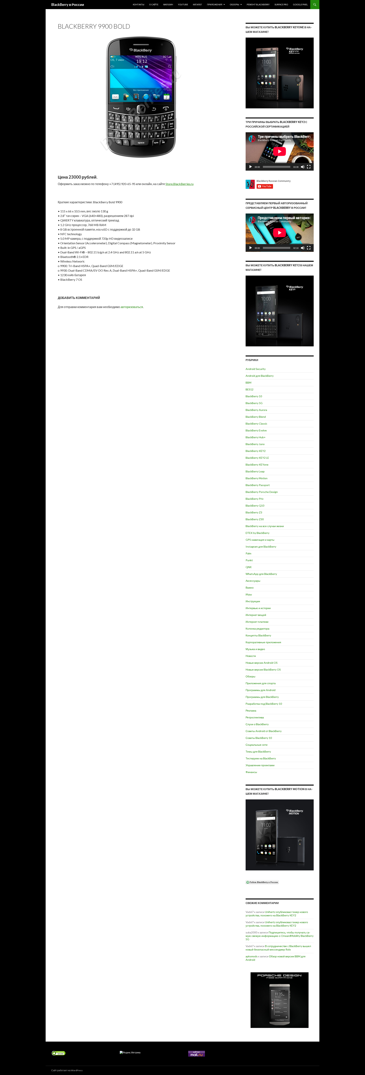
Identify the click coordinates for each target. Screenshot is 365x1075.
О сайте (153, 4)
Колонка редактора (257, 628)
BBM (248, 382)
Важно (250, 587)
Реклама (251, 710)
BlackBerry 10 (254, 396)
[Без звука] (303, 167)
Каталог (197, 4)
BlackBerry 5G (254, 403)
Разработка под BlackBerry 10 (264, 703)
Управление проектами (260, 765)
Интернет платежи (257, 621)
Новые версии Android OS (262, 662)
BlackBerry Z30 (255, 519)
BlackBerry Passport (258, 485)
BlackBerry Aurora (256, 409)
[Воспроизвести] (250, 167)
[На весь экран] (309, 167)
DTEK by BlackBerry (257, 532)
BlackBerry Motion (256, 478)
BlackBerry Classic (256, 423)
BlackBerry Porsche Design (262, 491)
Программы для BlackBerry (262, 696)
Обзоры (234, 4)
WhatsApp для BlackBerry (261, 573)
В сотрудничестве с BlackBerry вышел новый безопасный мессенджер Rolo (278, 947)
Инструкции (253, 601)
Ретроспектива (255, 717)
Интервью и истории (258, 608)
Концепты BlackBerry (258, 635)
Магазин (168, 4)
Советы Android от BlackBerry (264, 731)
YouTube (183, 4)
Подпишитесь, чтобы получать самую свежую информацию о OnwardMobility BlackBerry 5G (279, 936)
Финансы (251, 772)
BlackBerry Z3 (254, 512)
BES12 (249, 389)
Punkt (249, 560)
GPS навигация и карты (260, 539)
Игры (249, 594)
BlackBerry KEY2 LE (257, 457)
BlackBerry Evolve (256, 430)
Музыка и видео (255, 649)
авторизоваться (132, 307)
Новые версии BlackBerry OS (263, 669)
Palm (248, 553)
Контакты (138, 4)
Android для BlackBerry (260, 375)
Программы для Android (260, 690)
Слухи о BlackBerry (257, 724)
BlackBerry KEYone (257, 464)
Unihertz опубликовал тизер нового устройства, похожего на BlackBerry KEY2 (277, 913)
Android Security (256, 368)
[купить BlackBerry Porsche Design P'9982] (280, 1000)
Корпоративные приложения (263, 642)
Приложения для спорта (261, 683)
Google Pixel (300, 4)
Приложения (214, 4)
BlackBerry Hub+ (256, 437)
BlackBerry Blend (256, 416)
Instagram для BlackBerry (261, 546)
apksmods (252, 956)
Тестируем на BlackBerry (261, 758)
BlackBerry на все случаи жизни (265, 526)
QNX (249, 567)
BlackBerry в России (67, 4)
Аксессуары (253, 580)
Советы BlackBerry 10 (259, 737)
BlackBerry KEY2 (256, 450)
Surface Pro (281, 4)
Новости (251, 655)
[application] (280, 151)
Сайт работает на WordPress (67, 1070)
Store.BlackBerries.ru (180, 184)
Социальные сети (256, 744)
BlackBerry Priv (254, 498)
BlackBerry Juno (255, 444)
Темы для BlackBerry (258, 751)
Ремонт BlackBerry (258, 4)
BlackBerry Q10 (255, 505)
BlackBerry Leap (255, 471)
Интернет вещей (256, 614)
